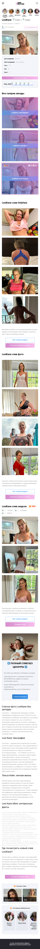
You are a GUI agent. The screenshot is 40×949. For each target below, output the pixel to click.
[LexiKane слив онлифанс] (20, 403)
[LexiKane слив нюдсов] (20, 461)
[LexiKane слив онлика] (20, 432)
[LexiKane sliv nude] (20, 310)
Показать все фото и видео (20, 345)
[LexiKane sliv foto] (20, 222)
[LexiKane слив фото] (20, 373)
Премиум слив (20, 624)
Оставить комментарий (20, 877)
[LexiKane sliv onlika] (20, 280)
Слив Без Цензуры (20, 78)
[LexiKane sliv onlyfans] (20, 251)
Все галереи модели (20, 340)
